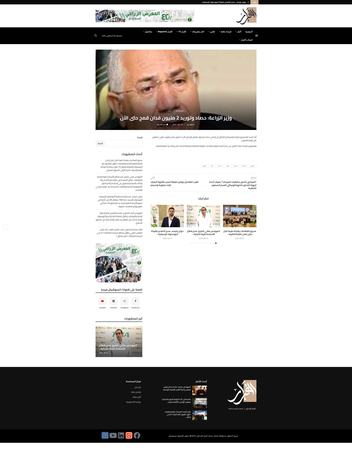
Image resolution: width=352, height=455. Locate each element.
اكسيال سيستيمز (176, 436)
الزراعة (244, 166)
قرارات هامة (226, 31)
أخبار (239, 31)
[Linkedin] (121, 435)
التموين (252, 166)
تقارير (212, 31)
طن (212, 166)
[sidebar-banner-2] (119, 262)
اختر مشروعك (198, 31)
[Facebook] (137, 435)
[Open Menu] (256, 35)
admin (192, 124)
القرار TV (182, 31)
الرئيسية (249, 31)
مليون (204, 166)
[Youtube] (113, 435)
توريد (227, 166)
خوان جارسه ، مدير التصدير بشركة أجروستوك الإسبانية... (223, 2)
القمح (235, 166)
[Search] (95, 36)
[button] (248, 2)
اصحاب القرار (247, 39)
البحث (139, 137)
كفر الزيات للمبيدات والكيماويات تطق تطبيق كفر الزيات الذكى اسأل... (177, 414)
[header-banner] (146, 16)
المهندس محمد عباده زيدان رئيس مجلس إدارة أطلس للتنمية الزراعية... (176, 388)
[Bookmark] (226, 208)
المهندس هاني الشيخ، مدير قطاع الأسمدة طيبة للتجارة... (203, 232)
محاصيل (148, 31)
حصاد (219, 166)
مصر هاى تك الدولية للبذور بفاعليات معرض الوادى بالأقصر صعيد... (176, 400)
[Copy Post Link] (5, 227)
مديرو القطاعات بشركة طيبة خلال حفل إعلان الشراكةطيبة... (239, 232)
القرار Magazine (165, 31)
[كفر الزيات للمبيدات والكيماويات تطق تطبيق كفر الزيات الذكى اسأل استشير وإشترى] (199, 415)
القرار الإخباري (250, 408)
